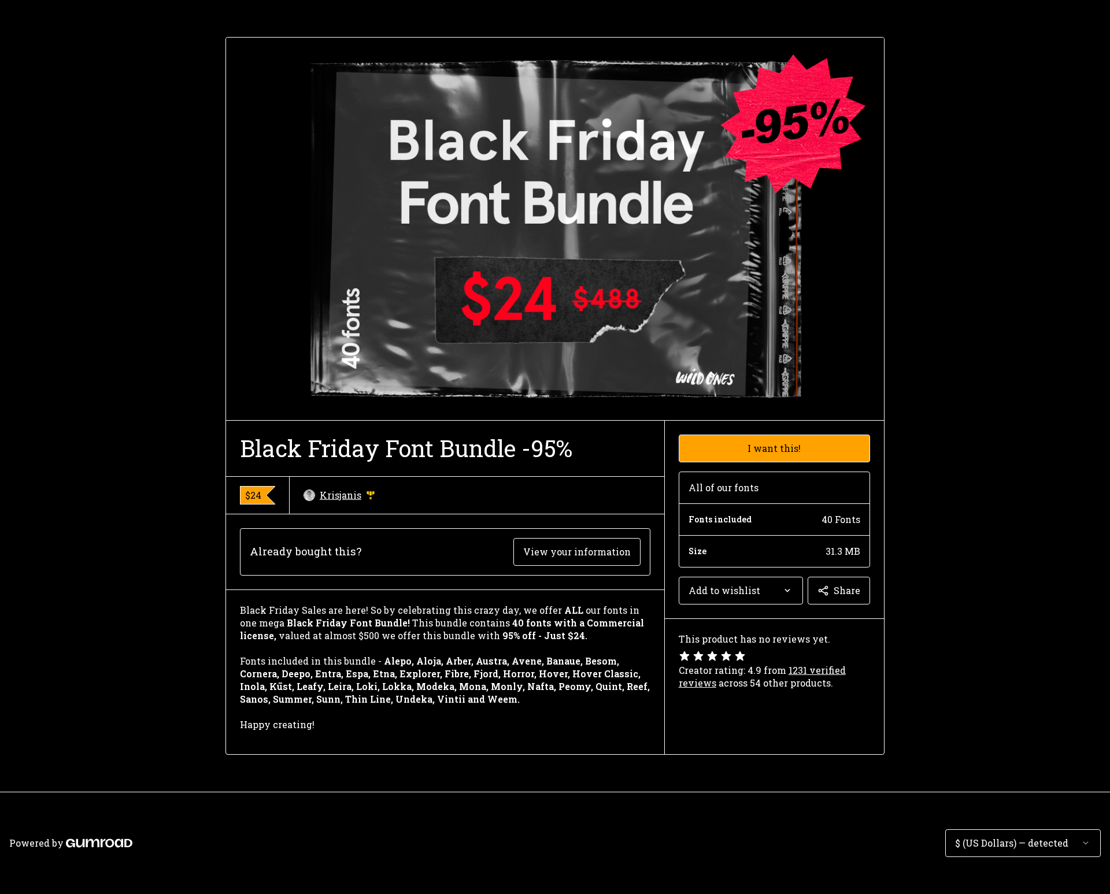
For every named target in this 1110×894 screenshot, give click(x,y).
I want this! (774, 448)
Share (847, 590)
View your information (577, 552)
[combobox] (741, 590)
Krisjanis (347, 495)
